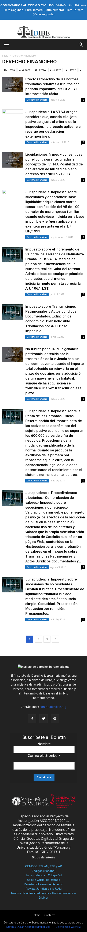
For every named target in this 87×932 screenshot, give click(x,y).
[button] (81, 44)
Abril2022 (70, 70)
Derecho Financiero (37, 99)
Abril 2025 (55, 70)
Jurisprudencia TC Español (44, 875)
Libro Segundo (13, 9)
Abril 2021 (24, 70)
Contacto (49, 915)
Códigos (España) (43, 870)
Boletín (36, 915)
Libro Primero (77, 5)
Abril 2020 (9, 70)
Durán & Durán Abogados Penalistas (28, 927)
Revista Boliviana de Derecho (43, 884)
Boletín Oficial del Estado (43, 879)
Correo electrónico (44, 755)
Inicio (5, 55)
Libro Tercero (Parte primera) (44, 9)
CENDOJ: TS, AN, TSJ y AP (43, 866)
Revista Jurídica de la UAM (44, 888)
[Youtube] (55, 718)
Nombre (44, 743)
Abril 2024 (40, 70)
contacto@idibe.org (53, 707)
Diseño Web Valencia (68, 927)
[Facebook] (32, 718)
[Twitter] (43, 718)
